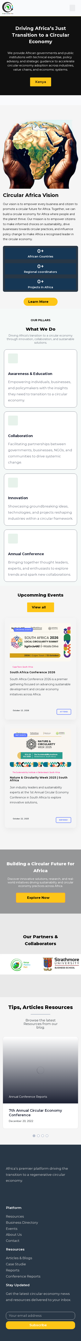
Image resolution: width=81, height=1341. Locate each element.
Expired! (63, 820)
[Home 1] (40, 642)
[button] (72, 8)
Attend (64, 712)
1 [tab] (34, 1135)
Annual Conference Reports (28, 1097)
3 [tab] (42, 1135)
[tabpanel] (40, 1085)
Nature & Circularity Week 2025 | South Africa (38, 779)
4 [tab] (47, 1135)
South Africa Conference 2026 (32, 672)
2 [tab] (38, 1135)
